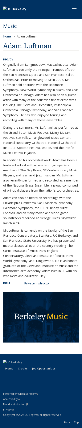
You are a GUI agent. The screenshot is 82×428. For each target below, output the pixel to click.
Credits (23, 368)
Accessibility (11, 399)
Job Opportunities (44, 368)
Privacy (8, 409)
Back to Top (71, 422)
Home (7, 36)
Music (10, 26)
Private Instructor (37, 283)
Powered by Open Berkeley (20, 394)
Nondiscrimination (15, 404)
